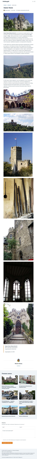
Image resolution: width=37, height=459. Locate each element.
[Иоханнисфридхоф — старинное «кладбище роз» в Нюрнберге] (10, 395)
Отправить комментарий (7, 442)
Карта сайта (16, 457)
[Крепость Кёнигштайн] (27, 410)
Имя (4, 427)
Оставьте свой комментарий (8, 430)
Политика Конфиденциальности (7, 457)
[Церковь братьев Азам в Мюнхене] (10, 410)
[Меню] (34, 1)
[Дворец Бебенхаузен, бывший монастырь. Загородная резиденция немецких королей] (10, 379)
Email (21, 427)
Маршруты (20, 457)
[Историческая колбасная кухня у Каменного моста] (27, 379)
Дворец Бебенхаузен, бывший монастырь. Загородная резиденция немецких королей (9, 387)
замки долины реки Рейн (25, 10)
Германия (18, 10)
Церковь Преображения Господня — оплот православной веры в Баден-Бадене (26, 402)
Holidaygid (6, 1)
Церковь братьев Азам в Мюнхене (8, 416)
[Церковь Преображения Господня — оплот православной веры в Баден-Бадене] (27, 395)
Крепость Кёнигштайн (23, 416)
